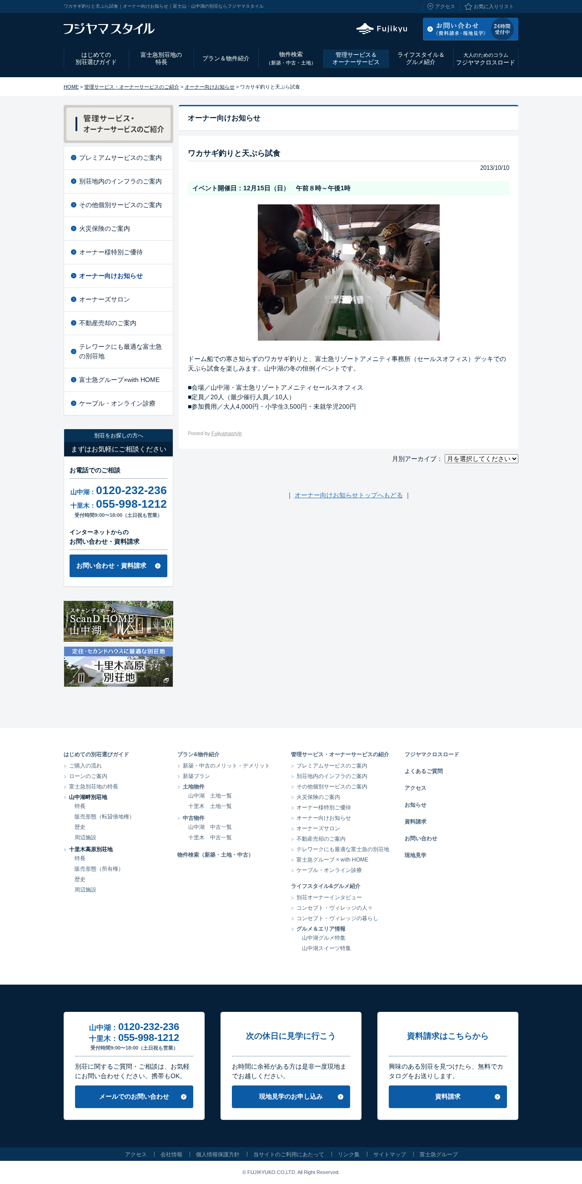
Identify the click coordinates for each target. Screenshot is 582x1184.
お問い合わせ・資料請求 (111, 565)
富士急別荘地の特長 (161, 58)
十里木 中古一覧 (210, 837)
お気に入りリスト (494, 6)
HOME (71, 86)
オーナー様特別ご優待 (111, 252)
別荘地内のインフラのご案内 (120, 181)
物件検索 (291, 58)
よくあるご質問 (424, 771)
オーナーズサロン (104, 299)
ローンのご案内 (88, 776)
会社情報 (171, 1154)
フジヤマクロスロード (485, 59)
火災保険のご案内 (104, 228)
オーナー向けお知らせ (210, 86)
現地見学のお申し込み (291, 1096)
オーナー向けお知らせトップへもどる (349, 495)
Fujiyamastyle (226, 433)
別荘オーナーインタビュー (329, 897)
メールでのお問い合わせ (134, 1096)
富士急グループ (439, 1154)
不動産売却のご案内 (107, 323)
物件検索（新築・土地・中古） (215, 855)
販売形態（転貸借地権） (105, 816)
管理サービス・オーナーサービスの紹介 (340, 754)
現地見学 (415, 855)
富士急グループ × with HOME (332, 860)
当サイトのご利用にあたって (288, 1154)
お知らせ (415, 805)
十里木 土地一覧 (210, 806)
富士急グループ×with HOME (119, 379)
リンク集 (349, 1154)
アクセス (445, 6)
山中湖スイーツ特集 (326, 948)
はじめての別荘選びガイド (96, 58)
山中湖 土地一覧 (210, 796)
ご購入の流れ (85, 766)
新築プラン (196, 776)
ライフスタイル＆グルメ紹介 (421, 58)
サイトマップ (389, 1154)
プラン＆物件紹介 (226, 58)
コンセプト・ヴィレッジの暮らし (337, 918)
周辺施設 (85, 837)
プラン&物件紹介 (198, 754)
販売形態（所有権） (99, 869)
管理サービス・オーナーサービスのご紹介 (131, 86)
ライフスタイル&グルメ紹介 (326, 886)
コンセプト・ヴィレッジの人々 (334, 908)
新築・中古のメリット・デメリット (226, 766)
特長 (80, 806)
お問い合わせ (421, 838)
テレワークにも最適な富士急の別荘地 (120, 351)
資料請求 (415, 821)
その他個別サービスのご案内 (120, 204)
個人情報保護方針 (218, 1154)
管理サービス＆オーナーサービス (356, 58)
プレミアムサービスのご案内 (120, 157)
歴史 (80, 827)
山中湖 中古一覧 (210, 827)
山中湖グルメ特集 (324, 938)
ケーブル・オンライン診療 (117, 403)
